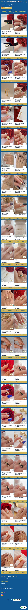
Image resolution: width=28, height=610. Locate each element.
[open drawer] (2, 2)
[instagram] (2, 595)
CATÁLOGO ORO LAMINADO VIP (15, 1)
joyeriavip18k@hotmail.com (7, 588)
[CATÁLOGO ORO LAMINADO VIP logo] (5, 2)
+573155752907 (4, 585)
